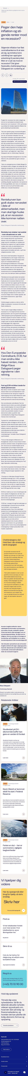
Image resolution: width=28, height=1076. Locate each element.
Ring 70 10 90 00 (5, 1044)
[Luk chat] (5, 1072)
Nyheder (5, 8)
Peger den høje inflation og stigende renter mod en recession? (13, 11)
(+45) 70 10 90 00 (13, 984)
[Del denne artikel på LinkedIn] (10, 75)
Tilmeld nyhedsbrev (8, 1025)
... (1, 8)
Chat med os (6, 1049)
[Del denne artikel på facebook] (2, 75)
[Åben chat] (24, 1072)
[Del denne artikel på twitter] (6, 75)
